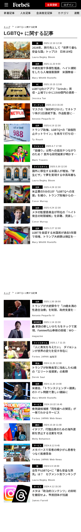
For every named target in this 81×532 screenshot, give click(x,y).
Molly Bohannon (41, 439)
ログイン (69, 4)
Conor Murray (40, 201)
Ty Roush (37, 140)
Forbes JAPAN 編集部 (44, 357)
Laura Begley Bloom (43, 57)
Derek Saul (38, 377)
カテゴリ (63, 13)
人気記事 (25, 13)
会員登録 (52, 4)
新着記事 (9, 13)
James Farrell (40, 500)
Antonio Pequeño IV (43, 119)
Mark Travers (40, 160)
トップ (7, 26)
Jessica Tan (39, 98)
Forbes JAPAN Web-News (47, 418)
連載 (77, 13)
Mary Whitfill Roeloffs (44, 78)
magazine (37, 336)
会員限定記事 (44, 13)
